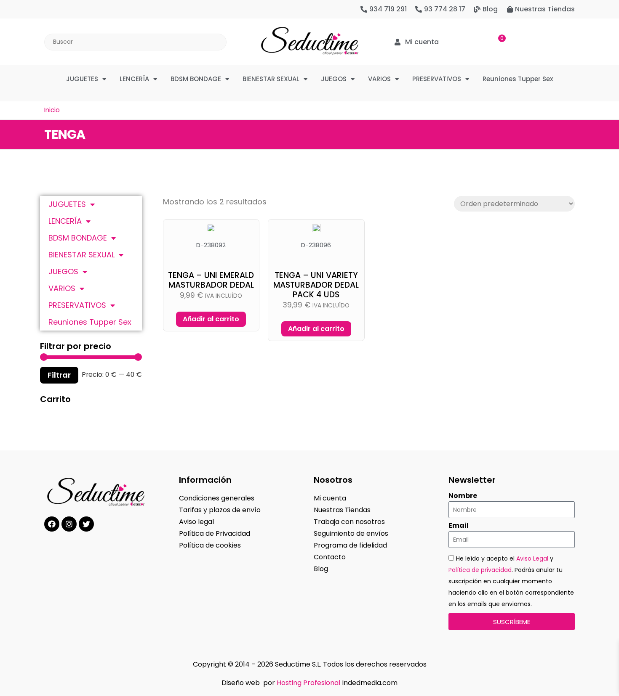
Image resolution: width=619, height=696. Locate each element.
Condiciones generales (216, 498)
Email (458, 525)
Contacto (330, 557)
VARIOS (379, 78)
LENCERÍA (134, 78)
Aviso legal (196, 522)
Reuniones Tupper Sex (518, 78)
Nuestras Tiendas (342, 510)
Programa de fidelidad (350, 545)
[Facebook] (51, 524)
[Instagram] (69, 524)
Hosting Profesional (308, 683)
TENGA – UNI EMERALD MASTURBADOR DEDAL (211, 280)
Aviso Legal (532, 558)
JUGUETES (82, 78)
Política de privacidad (480, 570)
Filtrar (59, 375)
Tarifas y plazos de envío (220, 510)
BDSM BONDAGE (196, 78)
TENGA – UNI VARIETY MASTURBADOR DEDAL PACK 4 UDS (316, 285)
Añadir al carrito (211, 319)
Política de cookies (210, 545)
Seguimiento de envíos (351, 533)
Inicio (52, 110)
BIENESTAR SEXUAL (271, 78)
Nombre (462, 495)
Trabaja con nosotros (349, 522)
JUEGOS (334, 78)
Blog (321, 569)
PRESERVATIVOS (436, 78)
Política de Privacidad (214, 533)
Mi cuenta (330, 498)
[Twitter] (86, 524)
